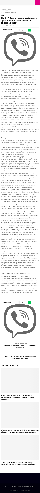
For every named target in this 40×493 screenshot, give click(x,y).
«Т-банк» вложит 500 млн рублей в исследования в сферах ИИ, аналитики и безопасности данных (20, 431)
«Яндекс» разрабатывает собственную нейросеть (20, 346)
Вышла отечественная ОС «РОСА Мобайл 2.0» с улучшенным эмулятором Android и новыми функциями (18, 397)
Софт (2, 15)
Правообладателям (14, 490)
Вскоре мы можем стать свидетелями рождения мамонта (20, 357)
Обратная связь (25, 490)
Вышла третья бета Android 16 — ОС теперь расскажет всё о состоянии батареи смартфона (18, 464)
